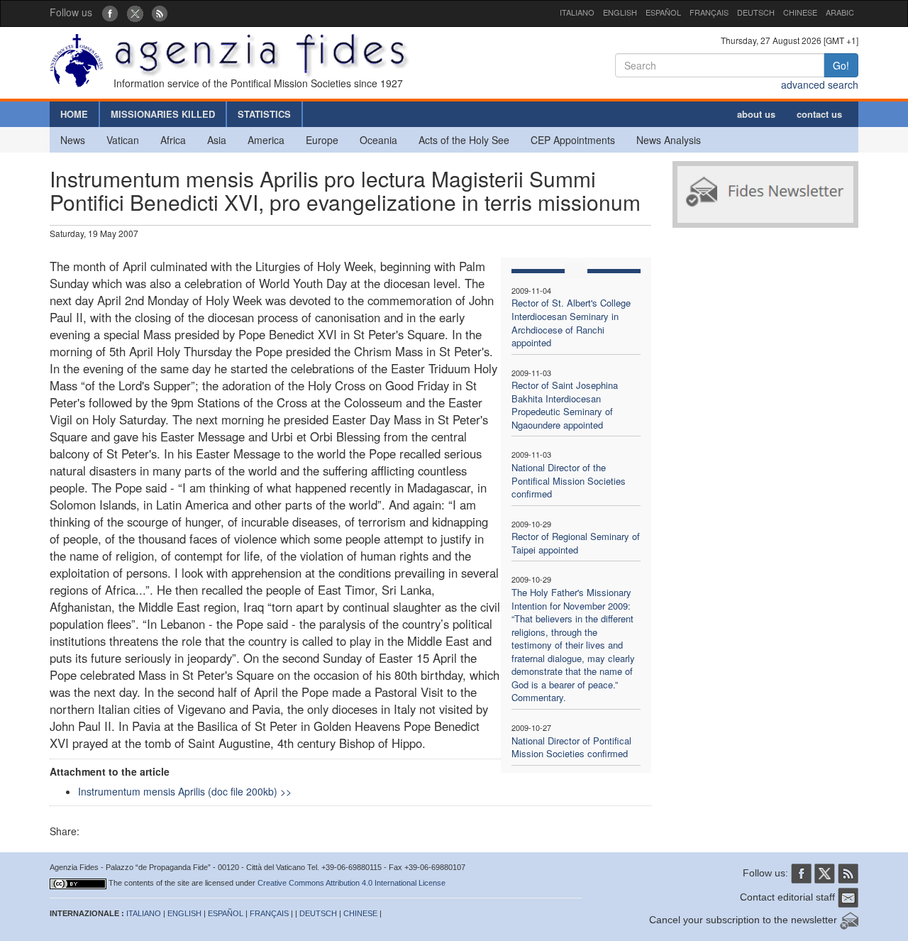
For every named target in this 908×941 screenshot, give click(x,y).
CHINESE (800, 12)
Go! (841, 65)
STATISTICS (264, 114)
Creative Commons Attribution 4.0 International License (351, 883)
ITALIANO (577, 12)
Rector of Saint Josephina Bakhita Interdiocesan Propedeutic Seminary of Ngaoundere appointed (564, 404)
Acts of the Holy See (464, 140)
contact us (819, 114)
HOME (74, 114)
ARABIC (840, 12)
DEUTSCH (756, 12)
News (72, 140)
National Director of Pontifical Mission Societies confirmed (571, 747)
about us (756, 114)
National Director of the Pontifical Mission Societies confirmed (568, 480)
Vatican (122, 140)
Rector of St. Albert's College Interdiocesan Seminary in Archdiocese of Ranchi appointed (571, 322)
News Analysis (668, 140)
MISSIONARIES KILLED (163, 114)
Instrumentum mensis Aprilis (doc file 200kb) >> (185, 791)
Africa (173, 140)
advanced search (819, 84)
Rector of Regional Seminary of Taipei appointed (575, 542)
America (266, 140)
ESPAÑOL (663, 12)
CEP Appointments (573, 140)
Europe (322, 140)
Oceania (378, 140)
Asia (216, 140)
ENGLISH (620, 12)
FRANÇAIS (709, 12)
